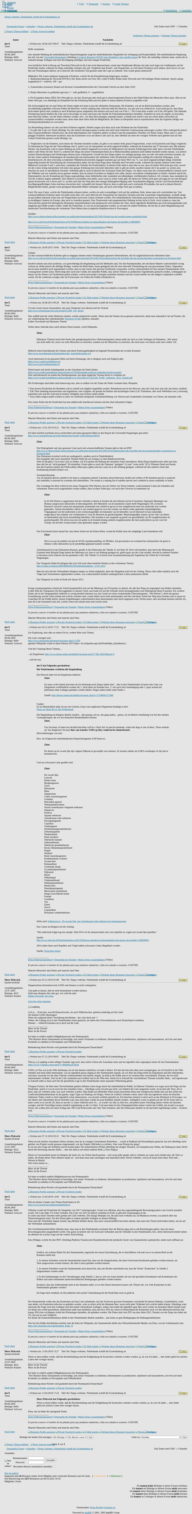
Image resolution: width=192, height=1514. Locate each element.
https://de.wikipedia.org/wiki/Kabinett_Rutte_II (50, 1326)
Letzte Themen (121, 4)
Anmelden (186, 10)
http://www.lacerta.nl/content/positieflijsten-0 (49, 1205)
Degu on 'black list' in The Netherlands (55, 709)
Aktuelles (30, 26)
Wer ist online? (11, 1473)
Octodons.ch (109, 1507)
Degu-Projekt (96, 1507)
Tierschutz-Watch (52, 951)
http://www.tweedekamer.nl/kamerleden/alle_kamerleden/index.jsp (59, 353)
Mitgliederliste (10, 10)
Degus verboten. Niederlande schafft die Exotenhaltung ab (32, 17)
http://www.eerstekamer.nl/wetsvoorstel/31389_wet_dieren (56, 310)
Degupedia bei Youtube (65, 227)
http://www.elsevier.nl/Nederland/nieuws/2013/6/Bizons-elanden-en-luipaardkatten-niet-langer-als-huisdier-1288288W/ (84, 222)
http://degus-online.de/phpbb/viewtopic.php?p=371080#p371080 (82, 695)
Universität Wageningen (55, 57)
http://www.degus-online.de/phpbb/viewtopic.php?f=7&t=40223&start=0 (79, 654)
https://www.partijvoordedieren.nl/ (44, 361)
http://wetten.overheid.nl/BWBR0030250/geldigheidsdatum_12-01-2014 (71, 566)
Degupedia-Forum (15, 26)
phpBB (88, 1512)
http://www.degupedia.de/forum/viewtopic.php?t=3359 (54, 640)
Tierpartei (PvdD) (73, 319)
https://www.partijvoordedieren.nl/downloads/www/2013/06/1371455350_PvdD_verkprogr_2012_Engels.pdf (80, 377)
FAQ (81, 4)
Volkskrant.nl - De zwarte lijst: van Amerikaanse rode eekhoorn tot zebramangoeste (87, 921)
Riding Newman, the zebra (41, 996)
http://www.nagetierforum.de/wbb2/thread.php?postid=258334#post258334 (64, 435)
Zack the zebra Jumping (39, 1001)
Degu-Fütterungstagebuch (40, 227)
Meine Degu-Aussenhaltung (91, 227)
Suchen (106, 4)
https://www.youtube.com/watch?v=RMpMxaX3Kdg (53, 1064)
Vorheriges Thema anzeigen (146, 35)
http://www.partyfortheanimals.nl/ (44, 364)
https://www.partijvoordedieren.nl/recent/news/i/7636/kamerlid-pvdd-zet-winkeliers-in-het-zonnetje (75, 372)
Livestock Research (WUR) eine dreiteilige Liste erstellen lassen (107, 57)
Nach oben (9, 242)
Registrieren (171, 10)
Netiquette (93, 4)
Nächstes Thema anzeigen (174, 35)
